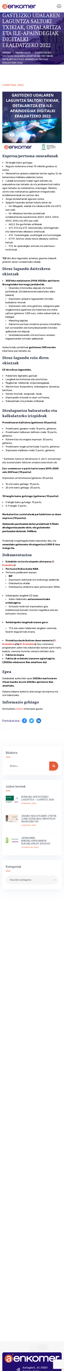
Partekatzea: (11, 721)
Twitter (31, 720)
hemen (19, 708)
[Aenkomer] (19, 6)
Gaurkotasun (22, 52)
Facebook (24, 720)
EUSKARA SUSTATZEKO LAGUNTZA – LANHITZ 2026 (37, 798)
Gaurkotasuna (43, 52)
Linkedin (38, 720)
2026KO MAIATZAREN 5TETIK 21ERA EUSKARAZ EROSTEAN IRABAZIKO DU (39, 818)
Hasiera (6, 52)
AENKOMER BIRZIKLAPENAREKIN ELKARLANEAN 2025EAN (35, 840)
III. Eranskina (27, 644)
